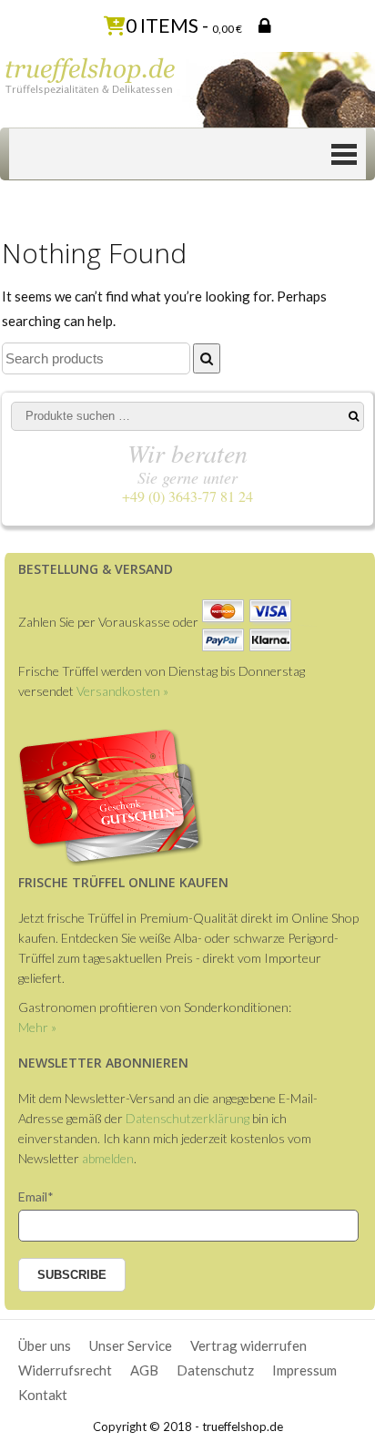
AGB (144, 1370)
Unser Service (130, 1345)
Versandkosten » (122, 691)
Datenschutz (215, 1370)
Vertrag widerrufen (248, 1345)
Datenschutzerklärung (187, 1118)
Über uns (44, 1345)
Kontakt (42, 1394)
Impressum (304, 1370)
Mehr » (37, 1027)
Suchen (353, 416)
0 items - (184, 25)
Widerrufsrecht (65, 1370)
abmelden (108, 1158)
